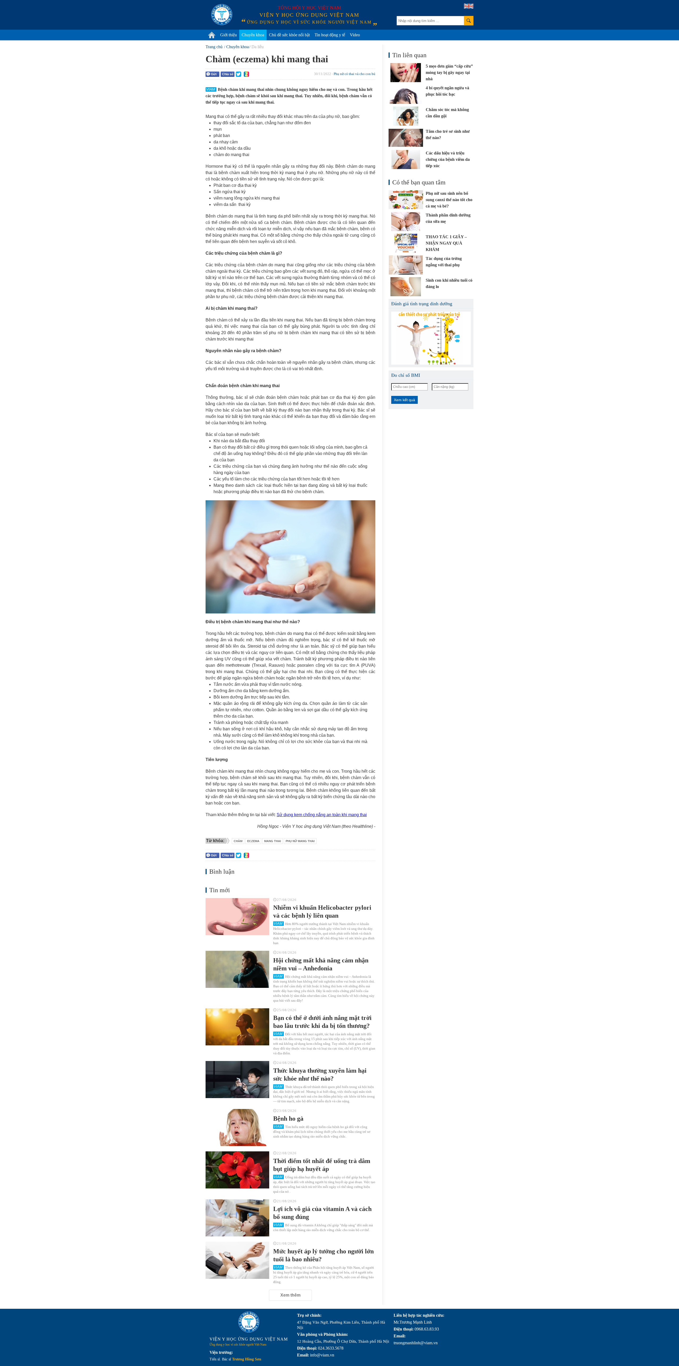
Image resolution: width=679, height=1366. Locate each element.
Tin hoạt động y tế (330, 35)
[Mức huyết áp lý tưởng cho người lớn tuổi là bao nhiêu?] (237, 1260)
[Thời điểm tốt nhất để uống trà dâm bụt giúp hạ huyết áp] (237, 1169)
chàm (238, 841)
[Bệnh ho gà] (237, 1127)
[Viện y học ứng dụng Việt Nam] (249, 1322)
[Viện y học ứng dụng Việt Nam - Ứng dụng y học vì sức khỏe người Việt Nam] (222, 14)
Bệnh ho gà (288, 1118)
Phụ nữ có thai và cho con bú (354, 74)
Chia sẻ (227, 74)
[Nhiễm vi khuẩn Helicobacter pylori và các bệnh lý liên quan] (237, 916)
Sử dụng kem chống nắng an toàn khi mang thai (322, 814)
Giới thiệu (228, 35)
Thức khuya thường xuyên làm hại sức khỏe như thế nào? (320, 1074)
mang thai (272, 841)
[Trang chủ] (211, 35)
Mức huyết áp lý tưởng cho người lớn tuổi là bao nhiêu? (323, 1255)
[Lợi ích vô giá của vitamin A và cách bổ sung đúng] (237, 1217)
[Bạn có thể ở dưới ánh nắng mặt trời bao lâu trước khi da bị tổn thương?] (237, 1026)
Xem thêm (290, 1295)
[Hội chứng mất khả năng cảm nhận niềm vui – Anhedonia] (237, 969)
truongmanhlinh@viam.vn (416, 1343)
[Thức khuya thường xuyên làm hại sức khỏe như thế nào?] (237, 1079)
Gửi (213, 74)
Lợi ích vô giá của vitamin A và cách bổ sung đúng (322, 1212)
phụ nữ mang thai (300, 841)
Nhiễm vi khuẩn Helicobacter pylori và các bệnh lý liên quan (322, 911)
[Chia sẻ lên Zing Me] (246, 74)
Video (355, 35)
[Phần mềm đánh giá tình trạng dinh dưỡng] (431, 338)
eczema (253, 841)
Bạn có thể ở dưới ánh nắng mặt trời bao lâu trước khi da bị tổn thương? (322, 1021)
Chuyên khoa (253, 35)
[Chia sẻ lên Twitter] (238, 74)
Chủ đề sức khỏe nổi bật (289, 35)
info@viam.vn (322, 1355)
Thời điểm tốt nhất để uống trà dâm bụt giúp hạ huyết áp (321, 1164)
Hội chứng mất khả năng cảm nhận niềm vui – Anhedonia (320, 964)
